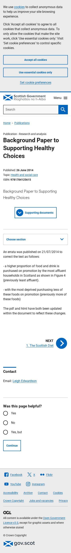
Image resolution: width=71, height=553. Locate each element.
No (13, 423)
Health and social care (24, 174)
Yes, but (16, 432)
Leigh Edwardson (25, 381)
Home (6, 123)
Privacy (63, 500)
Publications (22, 123)
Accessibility (10, 492)
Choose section (16, 239)
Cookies (58, 492)
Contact (43, 492)
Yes (13, 413)
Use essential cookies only (35, 72)
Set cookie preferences (35, 82)
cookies (19, 7)
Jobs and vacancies (41, 500)
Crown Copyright (13, 500)
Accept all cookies (35, 59)
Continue (12, 445)
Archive (28, 492)
